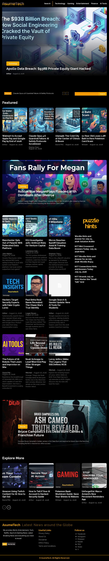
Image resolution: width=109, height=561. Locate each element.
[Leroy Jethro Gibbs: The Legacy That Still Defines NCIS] (59, 345)
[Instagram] (76, 536)
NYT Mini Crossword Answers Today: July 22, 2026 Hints (86, 249)
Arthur (8, 74)
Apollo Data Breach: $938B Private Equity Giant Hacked (48, 68)
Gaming (84, 131)
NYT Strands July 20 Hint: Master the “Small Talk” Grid (86, 279)
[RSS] (76, 544)
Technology (13, 63)
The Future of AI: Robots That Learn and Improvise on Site (12, 363)
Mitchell (29, 373)
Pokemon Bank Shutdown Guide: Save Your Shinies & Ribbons (67, 494)
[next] (67, 93)
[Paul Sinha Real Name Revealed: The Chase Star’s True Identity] (36, 285)
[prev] (63, 93)
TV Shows (28, 354)
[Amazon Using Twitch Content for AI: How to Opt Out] (14, 475)
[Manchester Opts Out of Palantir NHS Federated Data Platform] (13, 226)
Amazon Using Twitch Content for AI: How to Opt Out (13, 494)
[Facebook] (76, 534)
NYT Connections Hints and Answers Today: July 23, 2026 (86, 269)
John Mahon (7, 254)
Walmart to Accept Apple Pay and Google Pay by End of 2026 (13, 138)
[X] (76, 549)
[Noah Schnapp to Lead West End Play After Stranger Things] (36, 345)
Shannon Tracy (55, 254)
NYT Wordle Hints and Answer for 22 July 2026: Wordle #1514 (85, 259)
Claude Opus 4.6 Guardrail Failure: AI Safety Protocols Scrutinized (39, 140)
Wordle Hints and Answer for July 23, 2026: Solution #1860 (85, 239)
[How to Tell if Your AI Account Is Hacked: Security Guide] (41, 475)
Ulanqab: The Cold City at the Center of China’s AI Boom (34, 93)
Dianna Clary (34, 147)
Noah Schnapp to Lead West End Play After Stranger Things (36, 363)
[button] (47, 3)
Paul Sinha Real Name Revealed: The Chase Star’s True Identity (34, 303)
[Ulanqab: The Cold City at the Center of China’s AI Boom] (67, 120)
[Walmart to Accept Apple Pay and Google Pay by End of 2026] (14, 120)
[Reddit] (76, 541)
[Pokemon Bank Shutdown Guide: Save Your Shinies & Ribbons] (67, 475)
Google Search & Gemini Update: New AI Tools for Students (59, 303)
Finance (5, 131)
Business (5, 235)
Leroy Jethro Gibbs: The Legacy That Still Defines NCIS (59, 362)
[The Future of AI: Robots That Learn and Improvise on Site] (13, 345)
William (85, 144)
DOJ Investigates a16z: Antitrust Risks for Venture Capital (36, 243)
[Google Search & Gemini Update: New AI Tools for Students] (59, 285)
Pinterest (80, 539)
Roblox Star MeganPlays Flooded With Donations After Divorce (47, 193)
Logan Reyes (31, 313)
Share (79, 547)
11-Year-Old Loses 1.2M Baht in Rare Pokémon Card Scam (93, 138)
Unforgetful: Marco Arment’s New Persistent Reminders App (93, 495)
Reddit (80, 542)
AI (30, 131)
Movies (22, 426)
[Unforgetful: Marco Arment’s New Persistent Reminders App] (94, 475)
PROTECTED (11, 544)
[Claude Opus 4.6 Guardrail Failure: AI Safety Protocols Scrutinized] (41, 120)
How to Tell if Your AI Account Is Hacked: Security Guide (39, 494)
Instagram (81, 537)
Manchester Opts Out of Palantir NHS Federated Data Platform (12, 244)
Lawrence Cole (32, 251)
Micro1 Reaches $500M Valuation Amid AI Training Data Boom (57, 244)
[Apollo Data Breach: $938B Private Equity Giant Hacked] (54, 41)
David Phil (59, 144)
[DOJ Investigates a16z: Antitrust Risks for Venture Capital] (36, 226)
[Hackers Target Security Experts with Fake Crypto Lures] (13, 285)
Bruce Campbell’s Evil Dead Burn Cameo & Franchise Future (50, 433)
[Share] (76, 547)
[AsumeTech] (13, 3)
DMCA (4, 544)
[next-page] (9, 507)
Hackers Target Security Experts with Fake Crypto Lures (11, 303)
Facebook (81, 534)
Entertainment (30, 295)
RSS (79, 544)
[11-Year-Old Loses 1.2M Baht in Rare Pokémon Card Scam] (94, 120)
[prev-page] (4, 507)
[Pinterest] (76, 539)
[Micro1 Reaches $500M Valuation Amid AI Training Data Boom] (59, 226)
